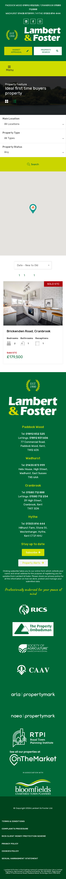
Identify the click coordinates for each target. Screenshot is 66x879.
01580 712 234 (38, 496)
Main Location (11, 118)
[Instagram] (39, 21)
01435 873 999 (35, 465)
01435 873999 (26, 13)
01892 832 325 (35, 433)
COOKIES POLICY (10, 851)
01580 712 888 (35, 492)
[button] (36, 213)
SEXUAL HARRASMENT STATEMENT (20, 858)
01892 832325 (31, 5)
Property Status (12, 147)
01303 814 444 (52, 13)
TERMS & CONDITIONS (13, 821)
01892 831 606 (38, 437)
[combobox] (33, 125)
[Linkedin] (26, 21)
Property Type (11, 132)
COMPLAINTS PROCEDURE (15, 829)
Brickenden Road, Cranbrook (28, 331)
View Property (33, 316)
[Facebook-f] (33, 21)
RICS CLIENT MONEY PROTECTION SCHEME (24, 836)
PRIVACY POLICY (10, 843)
